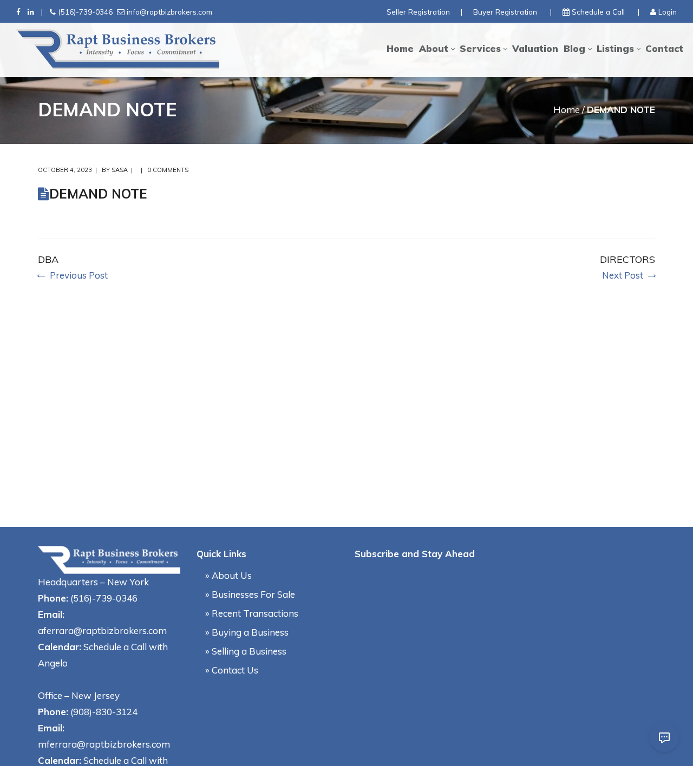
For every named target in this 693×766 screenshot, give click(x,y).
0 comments (167, 170)
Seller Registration (418, 11)
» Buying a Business (247, 632)
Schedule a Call (598, 11)
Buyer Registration (505, 11)
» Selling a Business (245, 651)
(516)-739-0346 (85, 11)
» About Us (228, 575)
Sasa (120, 170)
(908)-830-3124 (104, 711)
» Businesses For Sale (250, 594)
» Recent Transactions (251, 613)
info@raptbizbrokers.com (169, 11)
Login (667, 11)
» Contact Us (231, 670)
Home (566, 109)
